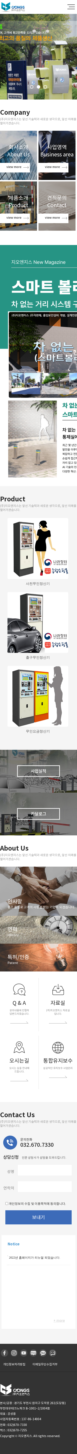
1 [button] (31, 87)
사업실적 (38, 771)
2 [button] (38, 87)
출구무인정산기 (38, 657)
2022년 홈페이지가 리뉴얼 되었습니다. (34, 1257)
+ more (59, 1320)
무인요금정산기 (38, 731)
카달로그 (38, 814)
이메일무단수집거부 (45, 1364)
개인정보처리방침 (14, 1364)
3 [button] (45, 87)
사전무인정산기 (38, 583)
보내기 (38, 1217)
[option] (38, 57)
